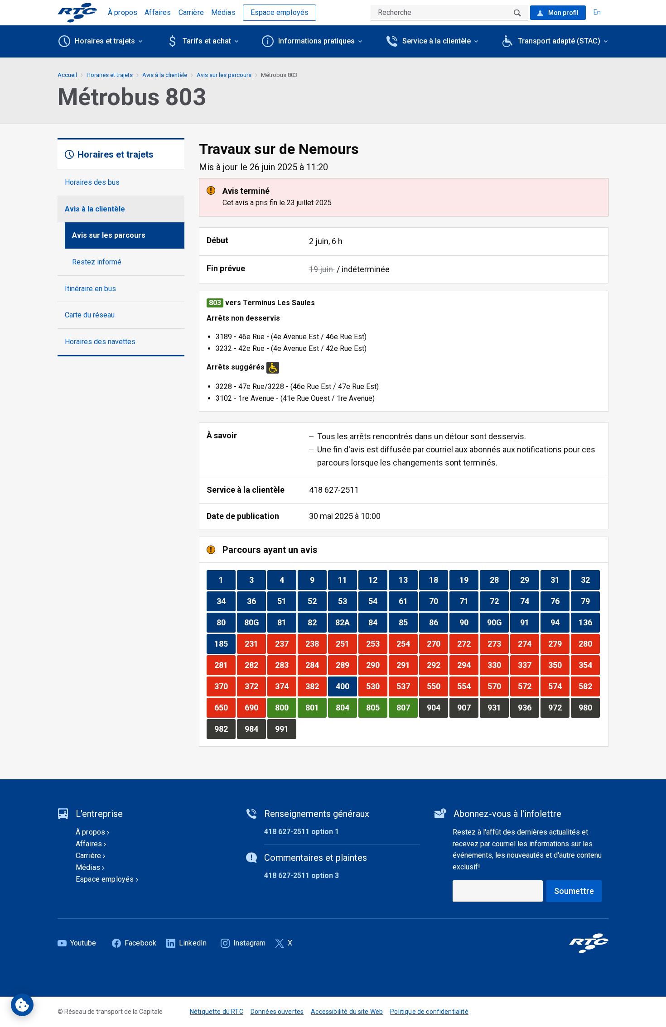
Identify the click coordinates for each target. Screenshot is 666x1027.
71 (468, 601)
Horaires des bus (92, 182)
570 (498, 686)
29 (529, 580)
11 (347, 580)
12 (377, 580)
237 (285, 643)
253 (376, 643)
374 (285, 686)
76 (559, 601)
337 (528, 665)
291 (407, 665)
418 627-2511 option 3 (301, 875)
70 (438, 601)
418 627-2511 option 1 (301, 831)
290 (376, 665)
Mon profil (563, 12)
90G (498, 622)
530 (376, 686)
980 (589, 707)
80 (226, 622)
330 (498, 665)
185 (225, 643)
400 (346, 686)
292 (437, 665)
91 (529, 622)
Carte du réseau (90, 315)
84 (377, 622)
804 (346, 707)
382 (316, 686)
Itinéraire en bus (90, 288)
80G (255, 622)
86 (438, 622)
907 (467, 707)
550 (437, 686)
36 (256, 601)
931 (498, 707)
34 (226, 601)
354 (589, 665)
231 (255, 643)
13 (408, 580)
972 (558, 707)
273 (498, 643)
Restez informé (96, 262)
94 (559, 622)
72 (499, 601)
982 (225, 729)
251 (346, 643)
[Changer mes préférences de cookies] (22, 1004)
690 (255, 707)
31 (559, 580)
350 (558, 665)
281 (225, 665)
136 (589, 622)
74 (529, 601)
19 (468, 580)
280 (589, 643)
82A (346, 622)
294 (467, 665)
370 (225, 686)
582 (589, 686)
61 (408, 601)
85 (408, 622)
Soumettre (574, 891)
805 (376, 707)
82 (317, 622)
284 (316, 665)
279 (558, 643)
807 (407, 707)
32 (590, 580)
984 (255, 729)
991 (285, 729)
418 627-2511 (334, 489)
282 (255, 665)
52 (317, 601)
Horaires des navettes (100, 341)
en (597, 12)
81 (286, 622)
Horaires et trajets (110, 75)
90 (468, 622)
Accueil (67, 75)
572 (528, 686)
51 (286, 601)
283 (285, 665)
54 (377, 601)
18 (438, 580)
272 (467, 643)
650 (225, 707)
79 (590, 601)
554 (467, 686)
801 (316, 707)
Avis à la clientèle (95, 209)
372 (255, 686)
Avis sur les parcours (108, 235)
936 (528, 707)
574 (558, 686)
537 (407, 686)
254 (407, 643)
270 (437, 643)
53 (347, 601)
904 (437, 707)
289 (346, 665)
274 (528, 643)
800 (285, 707)
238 (316, 643)
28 (499, 580)
